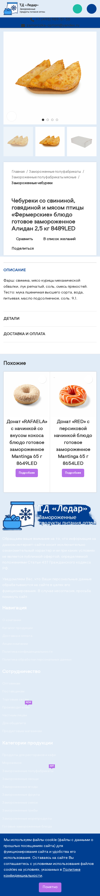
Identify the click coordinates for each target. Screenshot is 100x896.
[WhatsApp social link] (77, 8)
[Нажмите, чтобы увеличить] (11, 116)
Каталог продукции (17, 628)
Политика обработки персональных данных (37, 659)
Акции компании (15, 643)
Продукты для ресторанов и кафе (29, 755)
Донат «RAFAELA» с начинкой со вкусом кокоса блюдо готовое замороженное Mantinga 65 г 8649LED (27, 443)
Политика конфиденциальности (27, 651)
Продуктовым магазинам (22, 731)
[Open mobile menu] (91, 8)
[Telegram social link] (53, 249)
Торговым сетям (15, 699)
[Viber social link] (59, 249)
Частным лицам (14, 715)
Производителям (16, 706)
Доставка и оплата (17, 636)
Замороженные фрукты (21, 794)
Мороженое (12, 763)
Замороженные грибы (20, 810)
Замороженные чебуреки (32, 183)
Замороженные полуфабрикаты (55, 171)
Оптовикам (11, 683)
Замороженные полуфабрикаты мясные (44, 177)
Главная (18, 171)
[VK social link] (48, 249)
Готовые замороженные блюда (27, 826)
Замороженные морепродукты (27, 818)
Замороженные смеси (20, 802)
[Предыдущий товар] (76, 190)
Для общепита (14, 723)
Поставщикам (13, 691)
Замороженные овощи (20, 779)
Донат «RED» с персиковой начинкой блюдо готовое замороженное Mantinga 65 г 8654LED (73, 443)
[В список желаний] (42, 379)
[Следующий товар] (86, 190)
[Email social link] (37, 249)
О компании (11, 620)
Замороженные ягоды (20, 786)
